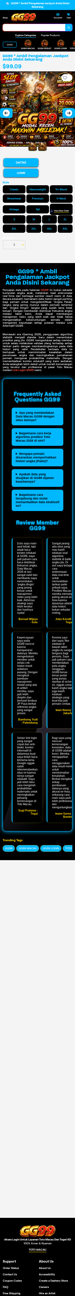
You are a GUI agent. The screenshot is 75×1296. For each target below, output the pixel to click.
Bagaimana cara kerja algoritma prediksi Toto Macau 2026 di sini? (33, 436)
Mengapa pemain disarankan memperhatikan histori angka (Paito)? (36, 457)
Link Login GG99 (23, 370)
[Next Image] (68, 113)
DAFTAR (21, 162)
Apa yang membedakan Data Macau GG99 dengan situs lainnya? (35, 416)
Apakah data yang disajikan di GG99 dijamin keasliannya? (35, 477)
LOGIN (21, 172)
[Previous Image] (6, 113)
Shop (5, 17)
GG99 (44, 289)
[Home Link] (23, 17)
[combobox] (34, 27)
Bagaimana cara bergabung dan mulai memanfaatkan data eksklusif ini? (37, 500)
